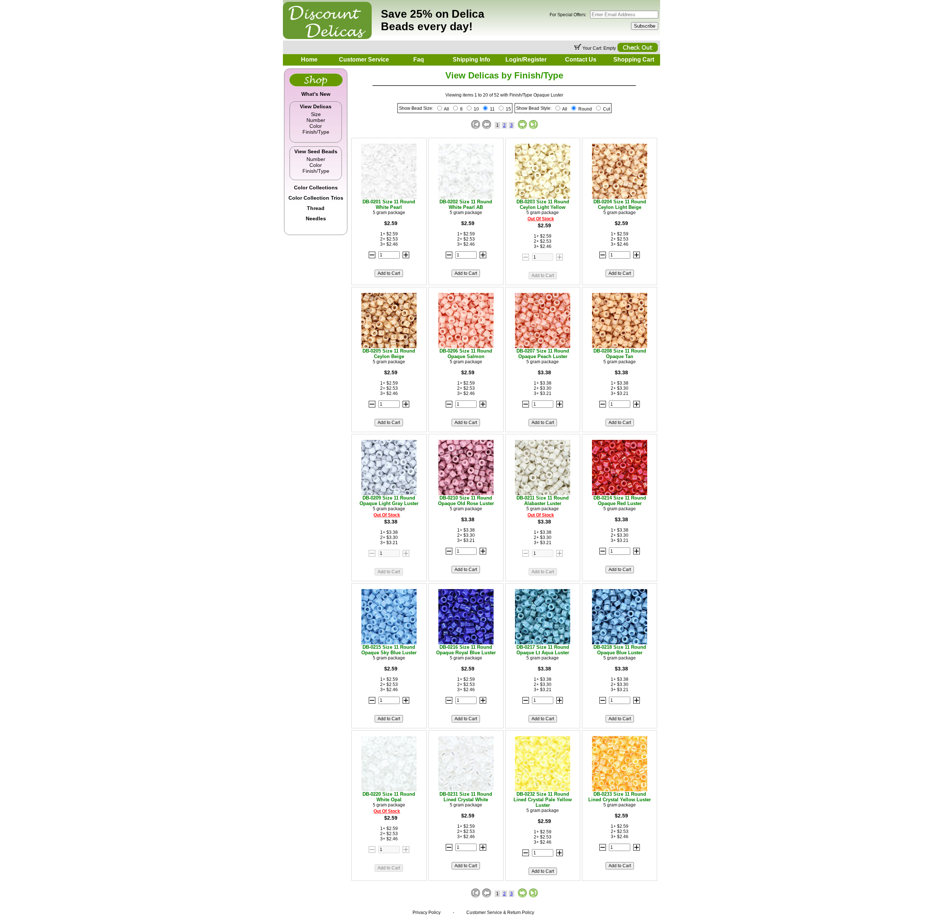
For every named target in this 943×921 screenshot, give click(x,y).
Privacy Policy (427, 912)
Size (316, 114)
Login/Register (526, 59)
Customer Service (364, 59)
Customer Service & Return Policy (500, 912)
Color (315, 126)
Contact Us (580, 59)
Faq (418, 59)
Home (309, 59)
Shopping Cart (633, 59)
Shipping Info (471, 59)
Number (315, 120)
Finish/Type (315, 132)
